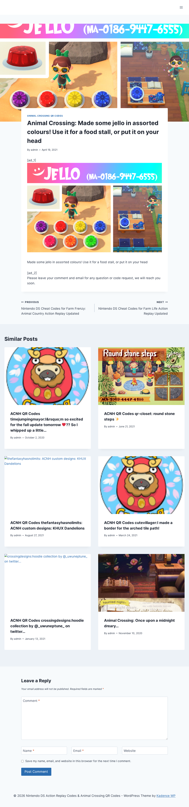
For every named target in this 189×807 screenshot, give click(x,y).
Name (28, 751)
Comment (31, 701)
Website (130, 751)
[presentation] (47, 376)
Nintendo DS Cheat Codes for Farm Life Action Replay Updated (133, 308)
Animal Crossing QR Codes (45, 115)
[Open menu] (181, 7)
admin (34, 149)
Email (78, 751)
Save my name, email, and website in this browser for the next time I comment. (78, 761)
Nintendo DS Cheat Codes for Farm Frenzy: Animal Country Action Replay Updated (53, 308)
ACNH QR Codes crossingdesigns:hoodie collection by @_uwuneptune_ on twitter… (47, 626)
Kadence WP (166, 796)
